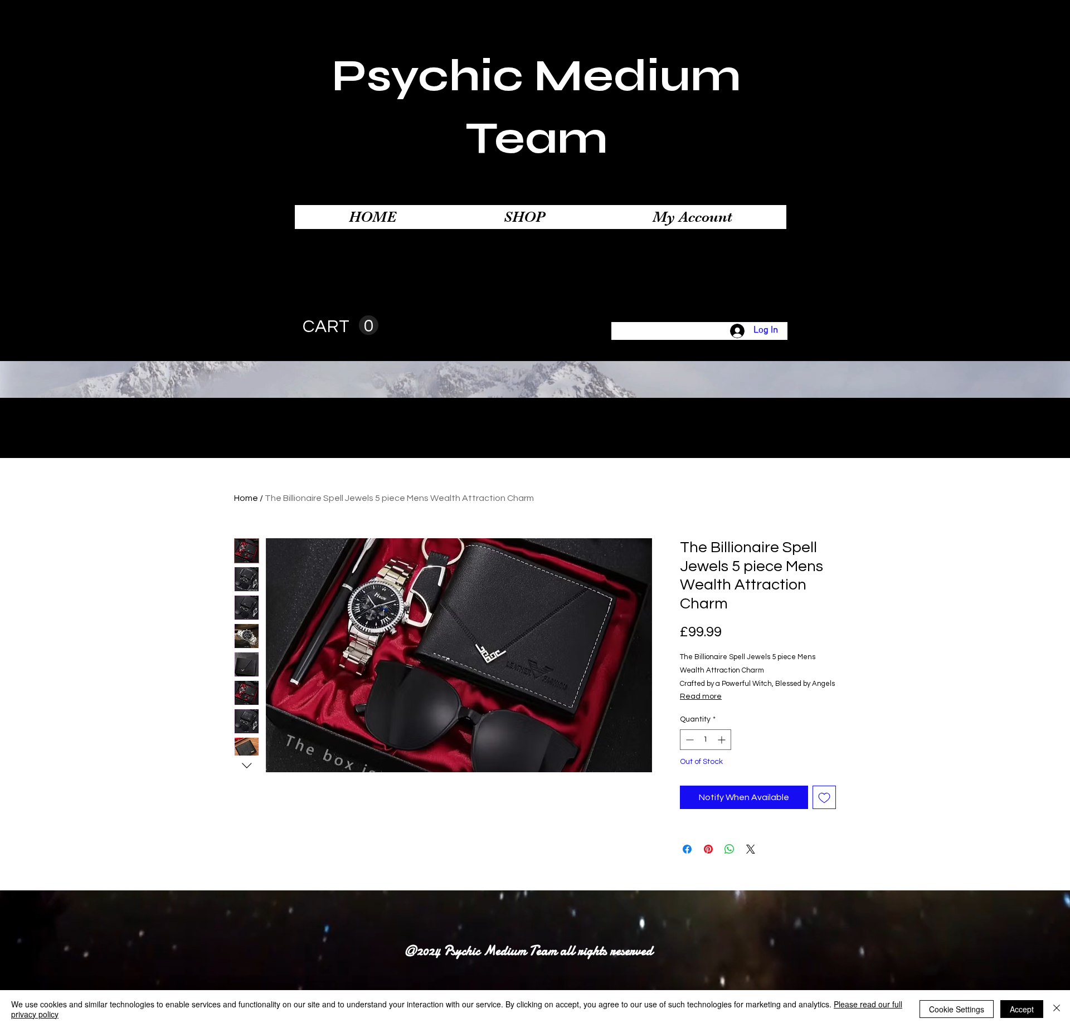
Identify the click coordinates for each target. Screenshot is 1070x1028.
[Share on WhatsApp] (729, 849)
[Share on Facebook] (687, 849)
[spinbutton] (706, 739)
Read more (701, 696)
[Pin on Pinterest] (708, 849)
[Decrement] (689, 739)
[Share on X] (750, 849)
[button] (340, 325)
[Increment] (722, 739)
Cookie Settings (956, 1009)
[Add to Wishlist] (824, 797)
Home (246, 498)
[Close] (1056, 1009)
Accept (1022, 1009)
